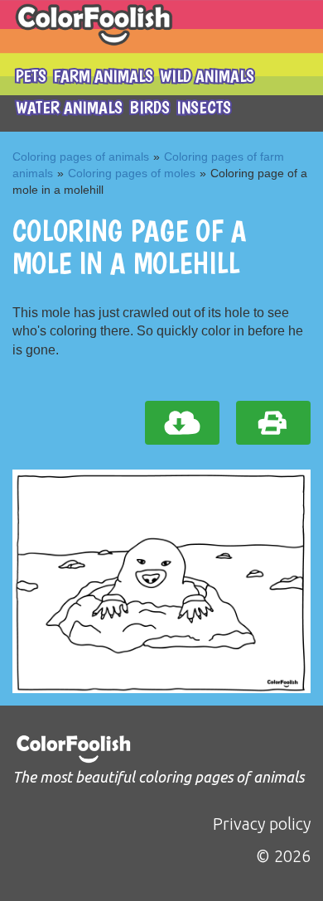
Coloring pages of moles (131, 173)
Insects (203, 107)
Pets (31, 75)
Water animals (69, 107)
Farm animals (103, 75)
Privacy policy (262, 823)
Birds (149, 107)
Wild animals (207, 75)
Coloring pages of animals (80, 156)
